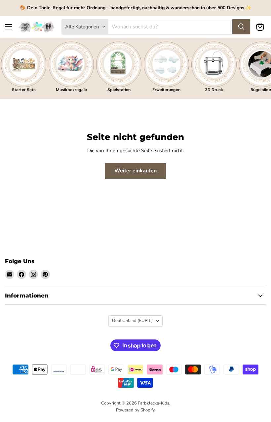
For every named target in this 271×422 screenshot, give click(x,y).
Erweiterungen (166, 89)
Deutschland (132, 321)
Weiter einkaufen (135, 170)
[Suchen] (241, 26)
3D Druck (214, 89)
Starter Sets (24, 89)
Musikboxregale (71, 89)
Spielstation (119, 89)
